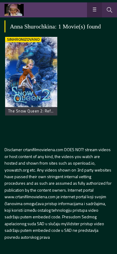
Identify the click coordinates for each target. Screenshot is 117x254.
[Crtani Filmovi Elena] (14, 10)
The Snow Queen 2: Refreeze (35, 111)
